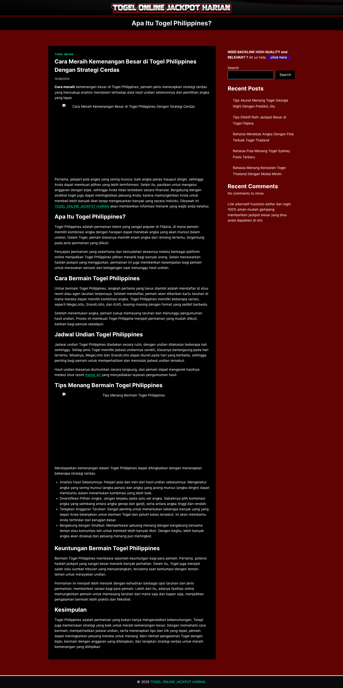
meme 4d (92, 375)
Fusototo (257, 204)
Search (233, 68)
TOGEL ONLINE (64, 54)
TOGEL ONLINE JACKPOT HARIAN (178, 682)
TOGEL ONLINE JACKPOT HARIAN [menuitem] (82, 206)
